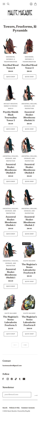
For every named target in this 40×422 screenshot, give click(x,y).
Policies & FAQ (14, 408)
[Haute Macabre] (20, 12)
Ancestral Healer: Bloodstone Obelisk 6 (29, 168)
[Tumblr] (20, 379)
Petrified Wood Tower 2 (29, 66)
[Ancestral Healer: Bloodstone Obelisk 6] (29, 145)
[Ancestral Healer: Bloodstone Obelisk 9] (11, 145)
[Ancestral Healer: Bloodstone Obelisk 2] (29, 197)
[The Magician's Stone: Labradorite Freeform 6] (29, 302)
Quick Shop (10, 77)
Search (5, 408)
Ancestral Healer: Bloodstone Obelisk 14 (29, 116)
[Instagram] (8, 379)
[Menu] (4, 4)
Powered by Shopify (23, 411)
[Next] (25, 345)
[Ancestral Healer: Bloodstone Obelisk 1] (11, 249)
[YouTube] (24, 379)
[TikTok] (16, 379)
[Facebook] (3, 379)
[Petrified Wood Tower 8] (11, 45)
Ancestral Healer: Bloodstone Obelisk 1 (11, 273)
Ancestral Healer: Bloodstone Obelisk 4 (11, 220)
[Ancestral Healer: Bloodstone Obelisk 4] (11, 197)
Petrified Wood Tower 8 (10, 66)
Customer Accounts (28, 408)
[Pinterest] (12, 379)
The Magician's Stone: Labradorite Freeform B (29, 268)
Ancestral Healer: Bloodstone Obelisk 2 (29, 220)
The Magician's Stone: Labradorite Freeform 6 (29, 320)
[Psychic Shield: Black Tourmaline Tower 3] (11, 92)
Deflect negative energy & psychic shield (10, 106)
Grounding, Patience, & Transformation (10, 59)
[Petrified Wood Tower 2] (29, 45)
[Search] (8, 4)
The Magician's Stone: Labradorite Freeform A (10, 320)
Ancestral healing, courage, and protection (29, 106)
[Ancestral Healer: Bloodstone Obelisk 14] (29, 92)
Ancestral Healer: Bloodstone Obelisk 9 (11, 168)
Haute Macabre (29, 261)
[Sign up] (36, 395)
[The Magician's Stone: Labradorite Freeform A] (11, 302)
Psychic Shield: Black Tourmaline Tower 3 (10, 116)
